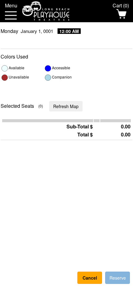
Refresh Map (66, 106)
